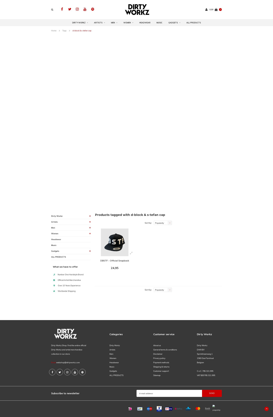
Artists (98, 22)
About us (157, 345)
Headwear (144, 22)
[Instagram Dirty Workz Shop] (77, 9)
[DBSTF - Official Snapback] (114, 242)
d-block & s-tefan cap (82, 30)
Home (53, 30)
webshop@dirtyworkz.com (68, 362)
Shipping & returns (161, 367)
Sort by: (148, 223)
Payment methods (161, 362)
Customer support (161, 371)
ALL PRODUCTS (193, 22)
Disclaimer (158, 354)
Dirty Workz (78, 22)
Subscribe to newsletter (65, 393)
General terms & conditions (165, 350)
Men (113, 22)
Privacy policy (159, 358)
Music (159, 22)
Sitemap (157, 375)
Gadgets (173, 22)
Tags (64, 30)
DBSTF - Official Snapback (114, 260)
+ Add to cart (113, 276)
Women (127, 22)
